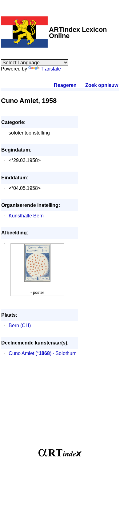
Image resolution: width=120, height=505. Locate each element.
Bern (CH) (20, 325)
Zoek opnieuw (101, 85)
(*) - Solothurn (56, 353)
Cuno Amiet (21, 353)
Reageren (65, 85)
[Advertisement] (60, 405)
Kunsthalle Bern (26, 215)
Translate (51, 68)
